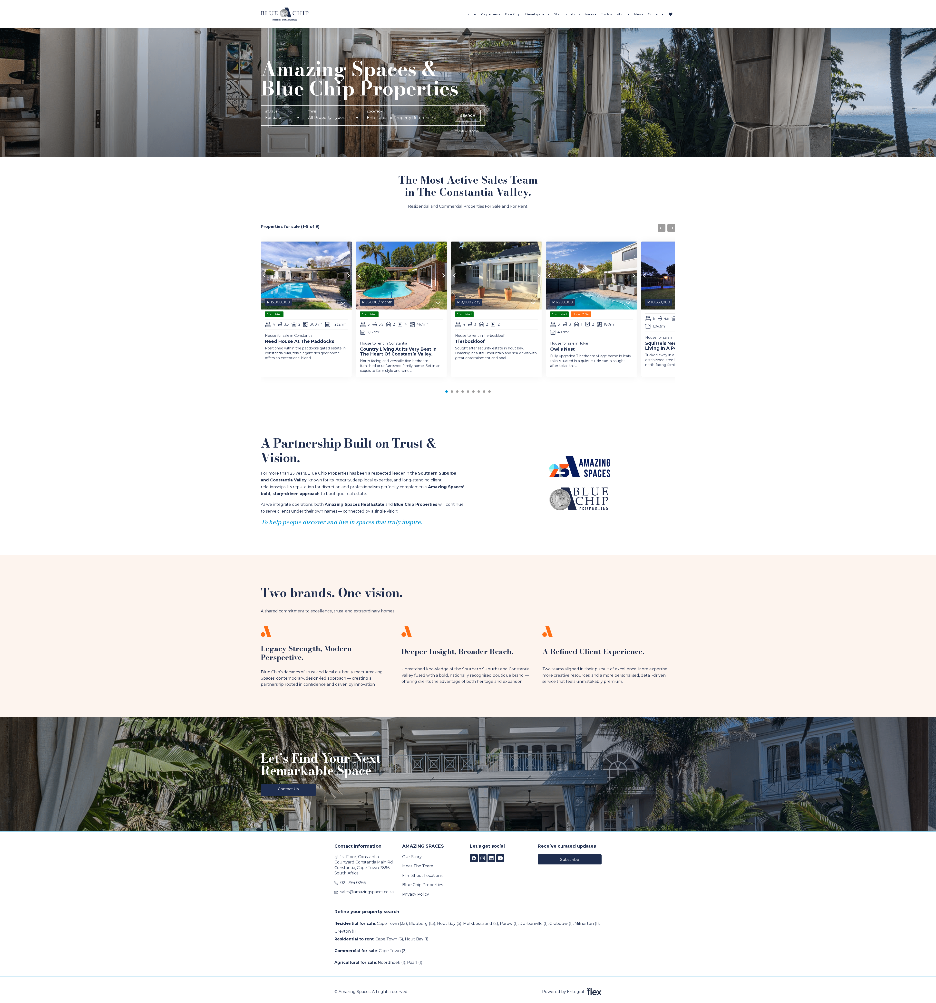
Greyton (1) (345, 931)
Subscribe (569, 859)
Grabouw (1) (561, 923)
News (638, 14)
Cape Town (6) (389, 939)
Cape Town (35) (392, 923)
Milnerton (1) (587, 923)
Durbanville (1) (533, 923)
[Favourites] (670, 14)
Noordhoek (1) (391, 962)
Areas (590, 14)
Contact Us (288, 789)
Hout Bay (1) (417, 939)
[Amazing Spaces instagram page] (483, 858)
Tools (605, 14)
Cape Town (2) (393, 950)
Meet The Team (417, 866)
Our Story (412, 856)
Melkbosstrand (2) (480, 923)
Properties (489, 14)
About (622, 14)
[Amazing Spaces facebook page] (474, 858)
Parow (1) (509, 923)
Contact (655, 14)
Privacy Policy (415, 894)
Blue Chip (512, 14)
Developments (537, 14)
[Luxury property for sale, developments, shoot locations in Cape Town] (285, 14)
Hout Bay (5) (449, 923)
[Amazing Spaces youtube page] (500, 858)
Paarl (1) (414, 962)
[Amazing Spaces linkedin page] (491, 858)
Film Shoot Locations (422, 875)
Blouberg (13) (422, 923)
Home (471, 14)
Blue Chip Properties (422, 884)
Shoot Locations (567, 14)
